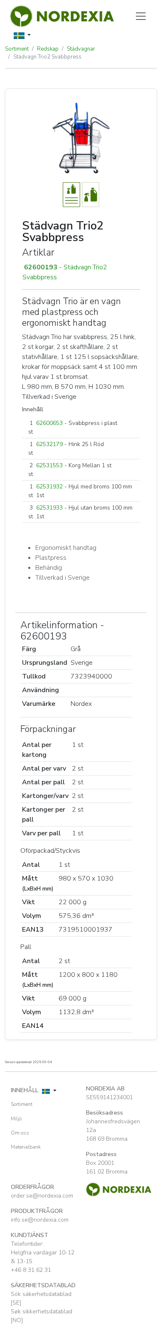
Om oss (20, 1133)
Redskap (48, 49)
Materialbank (26, 1147)
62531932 (49, 486)
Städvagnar (81, 49)
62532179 (49, 444)
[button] (81, 272)
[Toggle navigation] (141, 16)
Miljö (16, 1118)
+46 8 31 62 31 (31, 1270)
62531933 (49, 508)
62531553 (49, 465)
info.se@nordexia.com (40, 1220)
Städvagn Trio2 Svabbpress (47, 57)
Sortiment (17, 49)
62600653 (49, 423)
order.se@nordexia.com (42, 1196)
